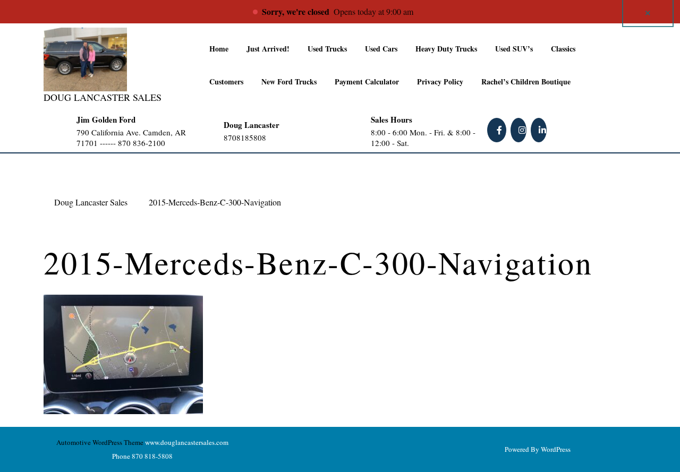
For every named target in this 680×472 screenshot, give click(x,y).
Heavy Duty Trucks (446, 48)
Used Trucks (327, 48)
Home (218, 48)
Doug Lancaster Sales (103, 97)
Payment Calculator (367, 81)
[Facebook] (497, 129)
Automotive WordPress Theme (99, 442)
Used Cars (381, 48)
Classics (563, 48)
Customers (226, 81)
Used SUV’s (514, 48)
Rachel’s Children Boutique (526, 81)
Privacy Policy (440, 81)
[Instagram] (520, 129)
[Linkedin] (540, 129)
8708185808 (266, 138)
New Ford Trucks (289, 81)
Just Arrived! (268, 48)
